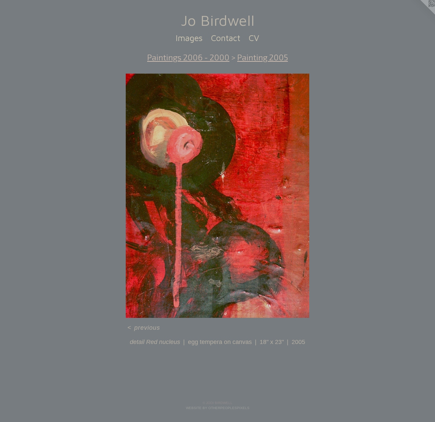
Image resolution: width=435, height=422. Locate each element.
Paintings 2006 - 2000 (188, 57)
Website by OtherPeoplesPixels (217, 408)
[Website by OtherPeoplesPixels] (421, 13)
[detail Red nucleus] (217, 196)
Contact (225, 38)
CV (254, 38)
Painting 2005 (262, 57)
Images (189, 38)
